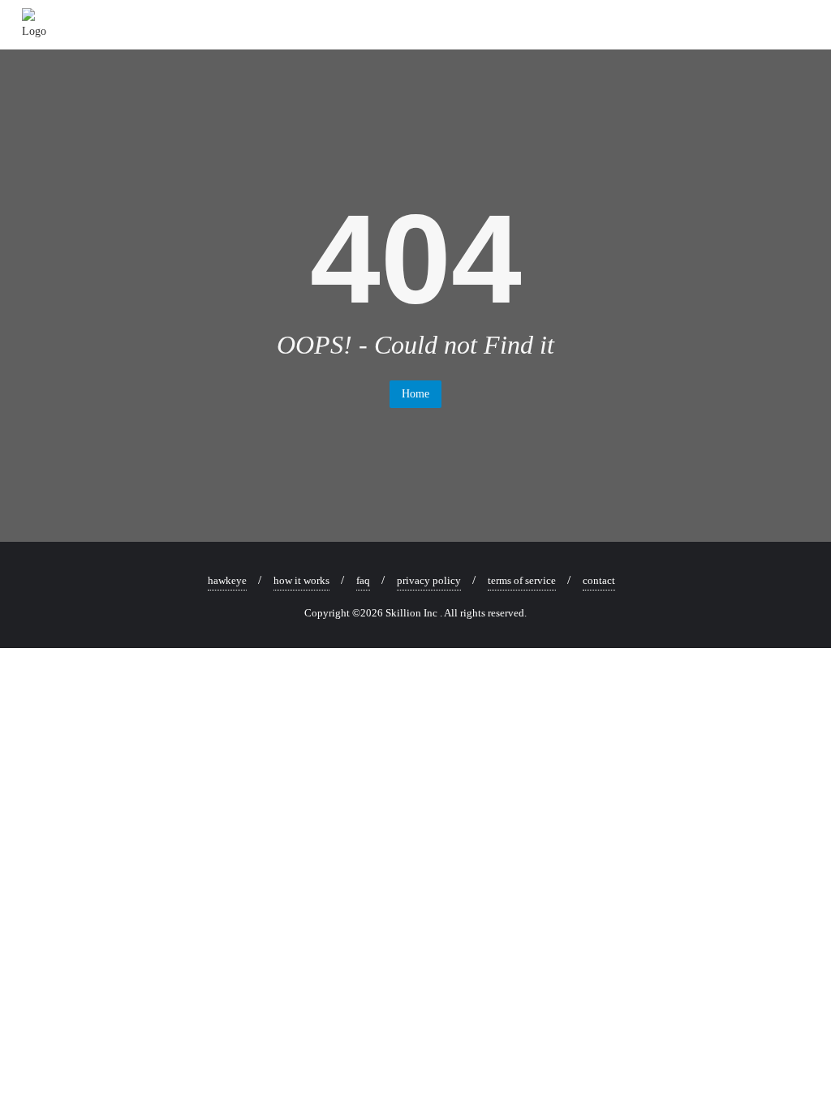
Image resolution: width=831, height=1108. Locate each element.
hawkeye (227, 580)
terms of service (522, 580)
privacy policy (429, 580)
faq (363, 580)
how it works (301, 580)
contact (599, 580)
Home (415, 394)
